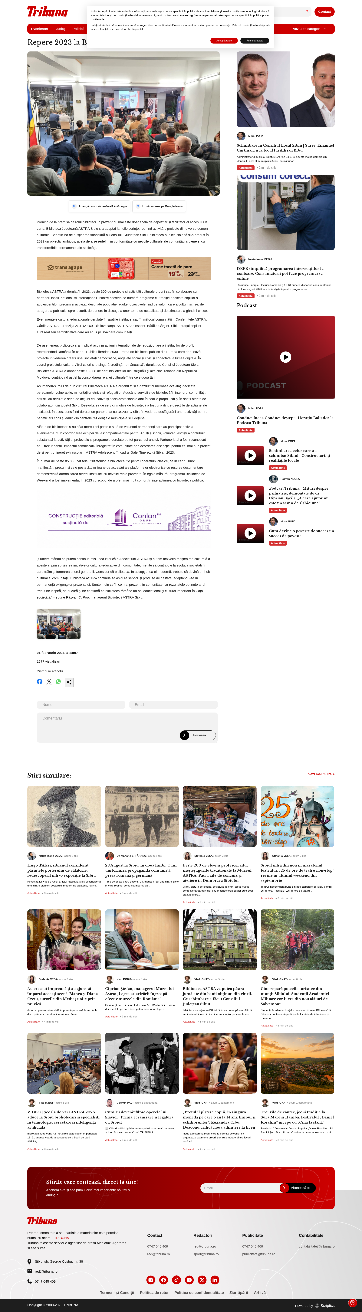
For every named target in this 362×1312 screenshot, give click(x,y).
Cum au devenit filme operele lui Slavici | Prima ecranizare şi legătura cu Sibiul (139, 1117)
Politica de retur (154, 1293)
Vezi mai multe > (321, 774)
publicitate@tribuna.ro (258, 1254)
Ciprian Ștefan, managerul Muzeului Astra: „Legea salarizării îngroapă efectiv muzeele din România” (139, 994)
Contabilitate (311, 1235)
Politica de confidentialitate (199, 1293)
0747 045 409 (157, 1246)
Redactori (202, 1235)
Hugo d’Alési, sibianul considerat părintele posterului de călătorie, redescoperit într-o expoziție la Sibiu (61, 870)
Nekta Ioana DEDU (50, 855)
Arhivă (260, 1293)
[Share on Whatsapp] (58, 684)
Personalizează (254, 40)
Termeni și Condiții (117, 1293)
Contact (324, 12)
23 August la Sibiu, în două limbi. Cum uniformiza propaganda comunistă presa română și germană (141, 870)
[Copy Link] (69, 682)
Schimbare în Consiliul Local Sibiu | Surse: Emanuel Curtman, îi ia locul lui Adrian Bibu (285, 147)
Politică (78, 29)
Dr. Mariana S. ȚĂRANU (131, 855)
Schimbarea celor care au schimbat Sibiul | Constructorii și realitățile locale (299, 456)
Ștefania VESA (203, 855)
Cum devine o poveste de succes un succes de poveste (301, 533)
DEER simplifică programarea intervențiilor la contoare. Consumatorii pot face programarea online (280, 274)
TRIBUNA (61, 1238)
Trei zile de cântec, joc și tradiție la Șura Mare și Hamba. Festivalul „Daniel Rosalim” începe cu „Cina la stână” (297, 1117)
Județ (60, 29)
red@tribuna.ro (46, 1271)
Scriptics (328, 1306)
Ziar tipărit (238, 1293)
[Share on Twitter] (49, 684)
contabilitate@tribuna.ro (317, 1246)
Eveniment (39, 29)
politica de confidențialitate (203, 11)
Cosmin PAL (124, 1102)
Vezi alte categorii (307, 29)
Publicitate (252, 1235)
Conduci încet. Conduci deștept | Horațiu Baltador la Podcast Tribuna (285, 420)
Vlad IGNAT (124, 979)
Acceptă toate (224, 40)
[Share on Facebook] (39, 684)
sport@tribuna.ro (206, 1254)
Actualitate (246, 167)
